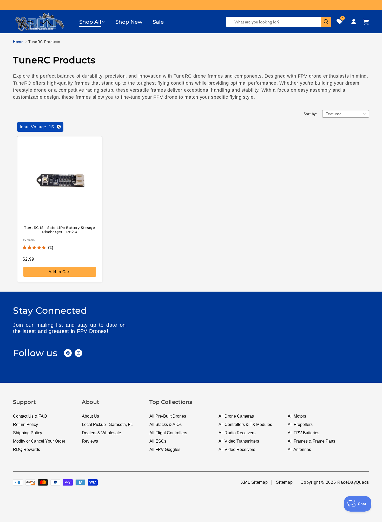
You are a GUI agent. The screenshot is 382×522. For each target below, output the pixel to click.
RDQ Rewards (26, 449)
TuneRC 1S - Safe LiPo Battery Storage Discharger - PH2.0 (59, 229)
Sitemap (284, 482)
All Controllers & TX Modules (245, 424)
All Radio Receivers (237, 433)
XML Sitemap (254, 482)
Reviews (90, 441)
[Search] (326, 22)
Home (18, 42)
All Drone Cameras (236, 416)
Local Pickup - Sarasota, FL (107, 424)
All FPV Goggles (164, 449)
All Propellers (300, 424)
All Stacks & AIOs (165, 424)
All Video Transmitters (239, 441)
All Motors (297, 416)
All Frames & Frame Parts (311, 441)
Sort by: (310, 114)
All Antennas (299, 449)
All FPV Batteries (303, 433)
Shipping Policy (27, 433)
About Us (90, 416)
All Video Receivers (237, 449)
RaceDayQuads (353, 482)
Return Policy (25, 424)
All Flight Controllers (168, 433)
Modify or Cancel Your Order (39, 441)
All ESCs (157, 441)
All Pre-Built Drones (167, 416)
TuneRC (29, 239)
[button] (92, 21)
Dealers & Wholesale (101, 433)
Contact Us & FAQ (30, 416)
